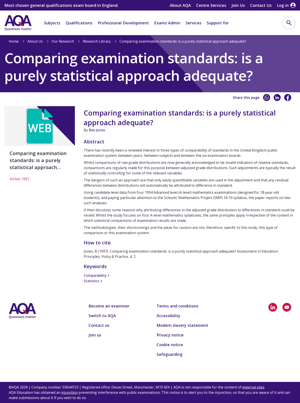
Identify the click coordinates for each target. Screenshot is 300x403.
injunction (69, 392)
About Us (35, 41)
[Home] (18, 23)
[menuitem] (289, 22)
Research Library (97, 41)
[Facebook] (287, 97)
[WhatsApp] (266, 97)
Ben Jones (97, 130)
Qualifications (79, 22)
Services (193, 22)
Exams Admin (167, 22)
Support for (218, 22)
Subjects (52, 22)
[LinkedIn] (277, 97)
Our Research (63, 41)
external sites (253, 387)
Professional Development (123, 22)
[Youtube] (286, 307)
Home (14, 41)
